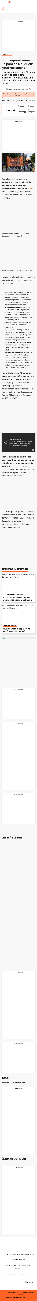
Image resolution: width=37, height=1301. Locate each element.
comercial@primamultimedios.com (19, 1254)
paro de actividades (19, 1082)
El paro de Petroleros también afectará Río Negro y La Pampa (17, 598)
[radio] (4, 2)
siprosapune (6, 1082)
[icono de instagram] (29, 2)
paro (31, 188)
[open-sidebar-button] (3, 8)
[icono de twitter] (24, 2)
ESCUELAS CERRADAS (10, 625)
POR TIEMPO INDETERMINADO (13, 594)
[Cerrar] (33, 94)
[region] (19, 35)
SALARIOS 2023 (7, 54)
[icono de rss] (34, 2)
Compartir (7, 110)
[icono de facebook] (19, 2)
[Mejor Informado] (18, 8)
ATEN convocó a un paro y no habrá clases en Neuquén (16, 630)
